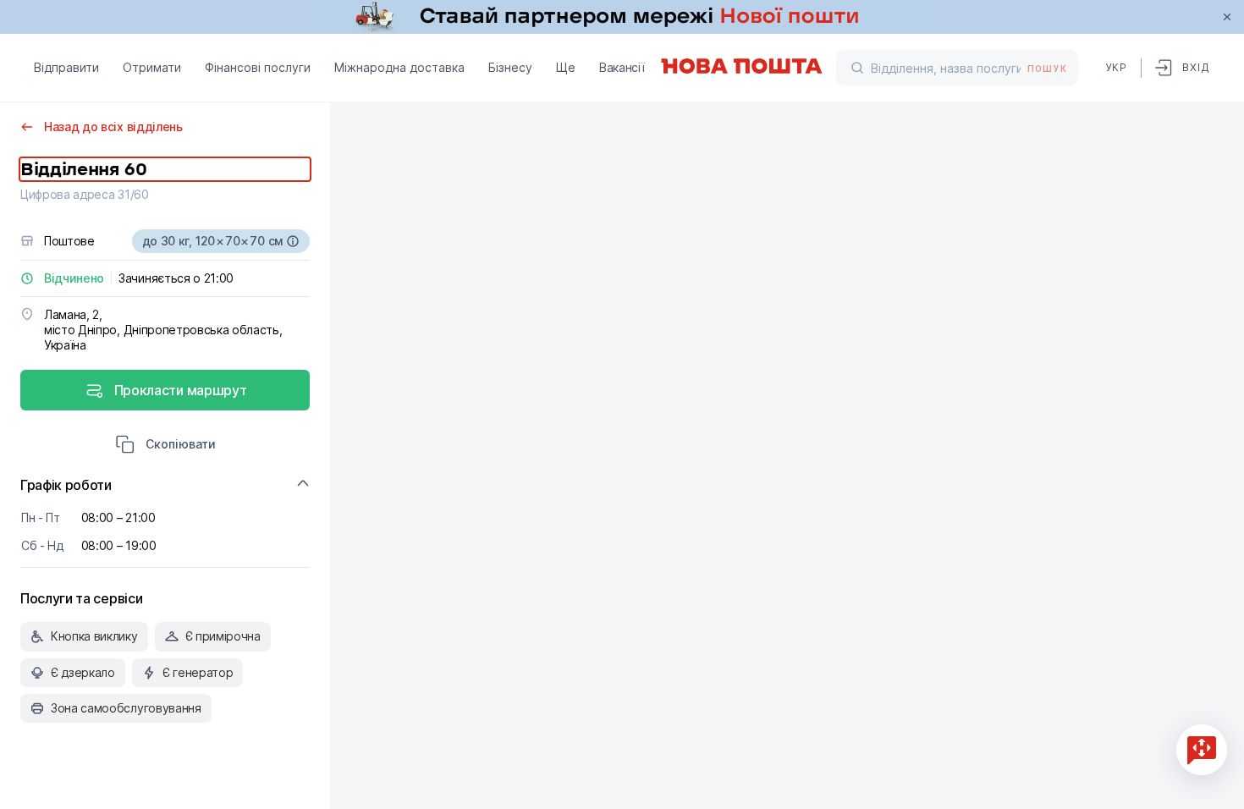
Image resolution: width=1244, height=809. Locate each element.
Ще (565, 67)
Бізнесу (510, 67)
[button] (165, 446)
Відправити (66, 67)
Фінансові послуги (258, 67)
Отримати (152, 67)
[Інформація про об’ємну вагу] (293, 241)
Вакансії (621, 67)
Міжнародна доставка (399, 67)
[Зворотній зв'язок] (1201, 749)
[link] (622, 17)
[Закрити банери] (1227, 17)
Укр (1116, 67)
